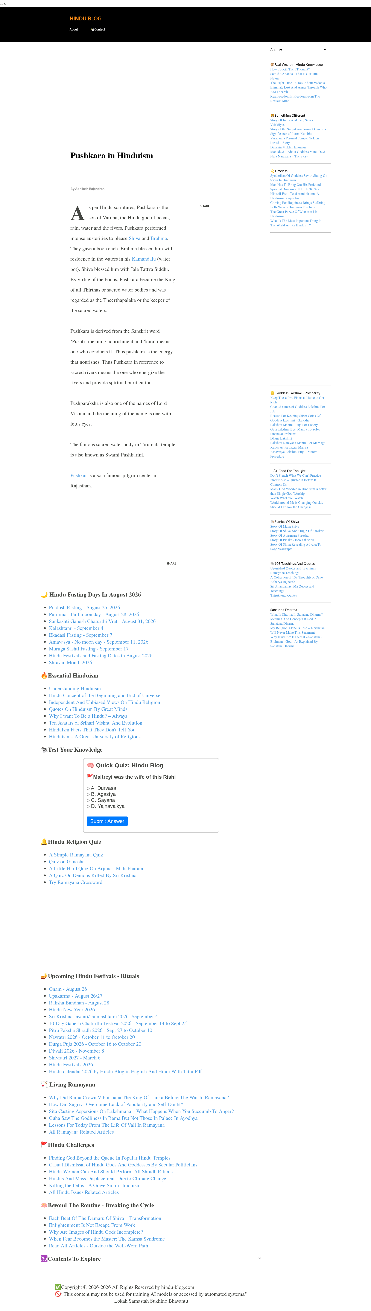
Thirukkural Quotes (283, 595)
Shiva (134, 238)
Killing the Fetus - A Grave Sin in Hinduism (95, 1185)
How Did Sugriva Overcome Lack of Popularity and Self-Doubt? (116, 1104)
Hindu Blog (85, 18)
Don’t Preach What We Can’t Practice (295, 475)
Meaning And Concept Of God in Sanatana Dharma (293, 621)
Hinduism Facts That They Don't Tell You (92, 729)
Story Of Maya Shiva (284, 526)
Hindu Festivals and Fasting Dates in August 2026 (100, 655)
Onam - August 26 (68, 988)
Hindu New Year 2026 (72, 1009)
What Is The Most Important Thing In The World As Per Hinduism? (295, 222)
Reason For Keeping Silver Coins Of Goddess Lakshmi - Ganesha (295, 417)
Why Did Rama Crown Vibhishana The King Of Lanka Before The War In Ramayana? (139, 1097)
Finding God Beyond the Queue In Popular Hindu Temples (109, 1157)
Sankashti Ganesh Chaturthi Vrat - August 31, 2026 (102, 621)
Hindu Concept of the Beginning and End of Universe (104, 695)
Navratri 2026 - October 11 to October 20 (92, 1036)
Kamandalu (144, 258)
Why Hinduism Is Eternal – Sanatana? (296, 637)
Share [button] (205, 206)
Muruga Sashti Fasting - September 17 (89, 648)
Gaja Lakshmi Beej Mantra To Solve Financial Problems (295, 431)
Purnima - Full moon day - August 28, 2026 (94, 614)
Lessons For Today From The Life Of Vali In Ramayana (107, 1124)
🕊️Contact (98, 29)
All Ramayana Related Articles (81, 1131)
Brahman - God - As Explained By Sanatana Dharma (294, 643)
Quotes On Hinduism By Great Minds (88, 708)
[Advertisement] (151, 79)
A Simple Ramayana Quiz (76, 854)
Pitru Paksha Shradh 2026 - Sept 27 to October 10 (100, 1030)
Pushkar (78, 475)
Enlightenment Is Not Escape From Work (92, 1224)
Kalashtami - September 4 (76, 627)
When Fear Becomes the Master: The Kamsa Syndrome (107, 1238)
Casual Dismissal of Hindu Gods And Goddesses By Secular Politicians (123, 1164)
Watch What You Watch (286, 498)
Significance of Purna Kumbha (291, 133)
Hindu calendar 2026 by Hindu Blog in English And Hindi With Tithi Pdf (125, 1071)
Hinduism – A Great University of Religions (94, 736)
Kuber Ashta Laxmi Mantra (289, 447)
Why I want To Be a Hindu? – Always (88, 715)
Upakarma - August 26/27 (75, 995)
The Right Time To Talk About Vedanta (297, 82)
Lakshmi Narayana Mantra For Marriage (297, 442)
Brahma (159, 238)
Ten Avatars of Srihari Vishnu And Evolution (95, 722)
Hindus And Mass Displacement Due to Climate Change (107, 1178)
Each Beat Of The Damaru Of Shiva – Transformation (105, 1218)
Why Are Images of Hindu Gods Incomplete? (96, 1231)
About (74, 29)
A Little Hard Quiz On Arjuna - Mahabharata (96, 868)
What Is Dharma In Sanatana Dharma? (296, 614)
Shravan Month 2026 (70, 662)
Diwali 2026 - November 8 (76, 1050)
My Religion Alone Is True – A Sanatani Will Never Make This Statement (297, 630)
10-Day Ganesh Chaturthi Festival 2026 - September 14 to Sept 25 (118, 1023)
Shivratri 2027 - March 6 (74, 1057)
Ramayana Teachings (284, 572)
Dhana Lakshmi (281, 438)
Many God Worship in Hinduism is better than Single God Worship (298, 491)
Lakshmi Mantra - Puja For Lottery (294, 424)
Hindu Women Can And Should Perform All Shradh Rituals (111, 1171)
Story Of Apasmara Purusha (289, 535)
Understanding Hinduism (75, 688)
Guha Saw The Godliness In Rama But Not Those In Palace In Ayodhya (123, 1117)
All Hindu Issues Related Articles (84, 1192)
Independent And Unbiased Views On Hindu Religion (104, 702)
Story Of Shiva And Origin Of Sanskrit (297, 530)
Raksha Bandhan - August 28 (79, 1002)
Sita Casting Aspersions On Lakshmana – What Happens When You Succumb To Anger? (141, 1111)
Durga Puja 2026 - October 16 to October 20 (95, 1043)
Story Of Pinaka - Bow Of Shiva (292, 539)
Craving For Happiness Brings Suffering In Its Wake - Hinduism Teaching (297, 204)
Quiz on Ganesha (67, 861)
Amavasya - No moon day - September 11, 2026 (98, 641)
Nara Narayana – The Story (289, 156)
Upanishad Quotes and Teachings (293, 568)
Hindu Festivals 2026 (71, 1064)
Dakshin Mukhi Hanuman (288, 147)
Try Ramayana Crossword (75, 882)
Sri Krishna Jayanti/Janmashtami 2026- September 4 (103, 1016)
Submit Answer (107, 821)
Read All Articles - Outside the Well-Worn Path (98, 1245)
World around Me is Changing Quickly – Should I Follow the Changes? (298, 504)
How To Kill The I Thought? (290, 69)
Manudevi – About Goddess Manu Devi (297, 151)
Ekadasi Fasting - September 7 (80, 634)
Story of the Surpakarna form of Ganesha (298, 129)
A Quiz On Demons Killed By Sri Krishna (93, 875)
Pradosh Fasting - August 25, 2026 (84, 607)
